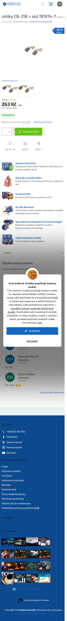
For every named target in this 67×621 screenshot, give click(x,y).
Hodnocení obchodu (13, 482)
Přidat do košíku (31, 132)
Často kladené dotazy (14, 496)
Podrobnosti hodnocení (41, 24)
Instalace (7, 478)
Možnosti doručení (43, 123)
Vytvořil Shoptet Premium (35, 602)
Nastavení (32, 341)
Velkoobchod (9, 492)
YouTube (11, 455)
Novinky (6, 487)
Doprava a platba (11, 473)
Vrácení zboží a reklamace (16, 506)
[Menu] (59, 4)
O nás (5, 469)
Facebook (12, 439)
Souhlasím (34, 331)
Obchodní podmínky (13, 501)
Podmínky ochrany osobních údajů (20, 510)
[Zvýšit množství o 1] (13, 131)
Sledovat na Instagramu (28, 591)
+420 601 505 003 (16, 434)
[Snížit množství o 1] (13, 135)
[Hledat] (42, 4)
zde (40, 322)
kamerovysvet (14, 444)
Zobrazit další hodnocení (49, 395)
